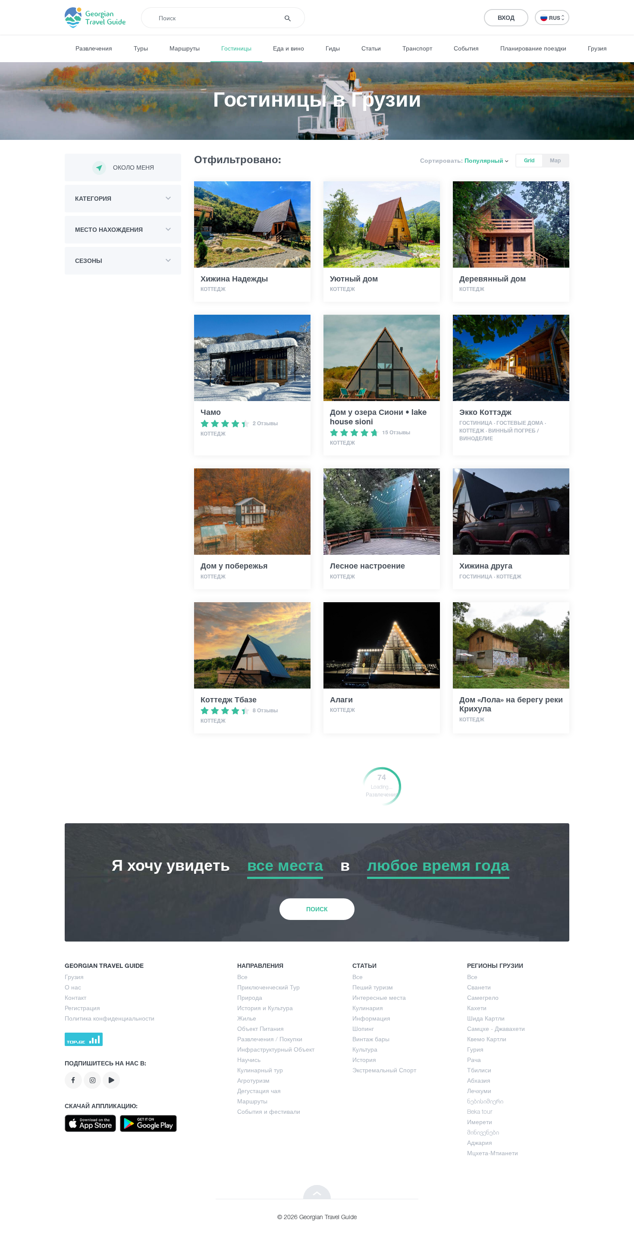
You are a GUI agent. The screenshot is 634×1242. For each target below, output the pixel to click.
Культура (364, 1049)
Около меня (133, 167)
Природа (249, 997)
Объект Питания (260, 1028)
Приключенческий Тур (268, 987)
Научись (249, 1059)
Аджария (479, 1142)
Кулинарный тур (260, 1070)
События (466, 48)
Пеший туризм (372, 987)
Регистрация (82, 1007)
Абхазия (478, 1080)
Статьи (371, 48)
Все (242, 976)
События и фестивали (268, 1111)
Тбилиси (479, 1070)
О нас (73, 987)
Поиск (317, 909)
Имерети (479, 1121)
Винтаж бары (370, 1039)
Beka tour (479, 1111)
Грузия (597, 48)
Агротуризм (253, 1080)
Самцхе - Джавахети (496, 1028)
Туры (141, 48)
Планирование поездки (533, 48)
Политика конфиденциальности (109, 1018)
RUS (555, 18)
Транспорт (417, 48)
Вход (506, 17)
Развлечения (93, 48)
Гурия (475, 1049)
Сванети (479, 987)
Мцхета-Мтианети (492, 1153)
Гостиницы (236, 48)
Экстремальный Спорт (384, 1070)
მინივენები (483, 1132)
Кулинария (367, 1007)
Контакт (75, 997)
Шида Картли (486, 1018)
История (364, 1059)
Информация (371, 1018)
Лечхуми (479, 1090)
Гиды (333, 48)
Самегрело (483, 997)
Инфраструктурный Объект (275, 1049)
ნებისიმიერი (485, 1101)
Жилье (246, 1018)
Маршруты (184, 48)
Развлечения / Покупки (269, 1039)
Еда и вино (288, 48)
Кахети (476, 1007)
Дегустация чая (259, 1090)
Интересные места (379, 997)
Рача (474, 1059)
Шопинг (363, 1028)
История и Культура (265, 1007)
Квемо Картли (486, 1039)
